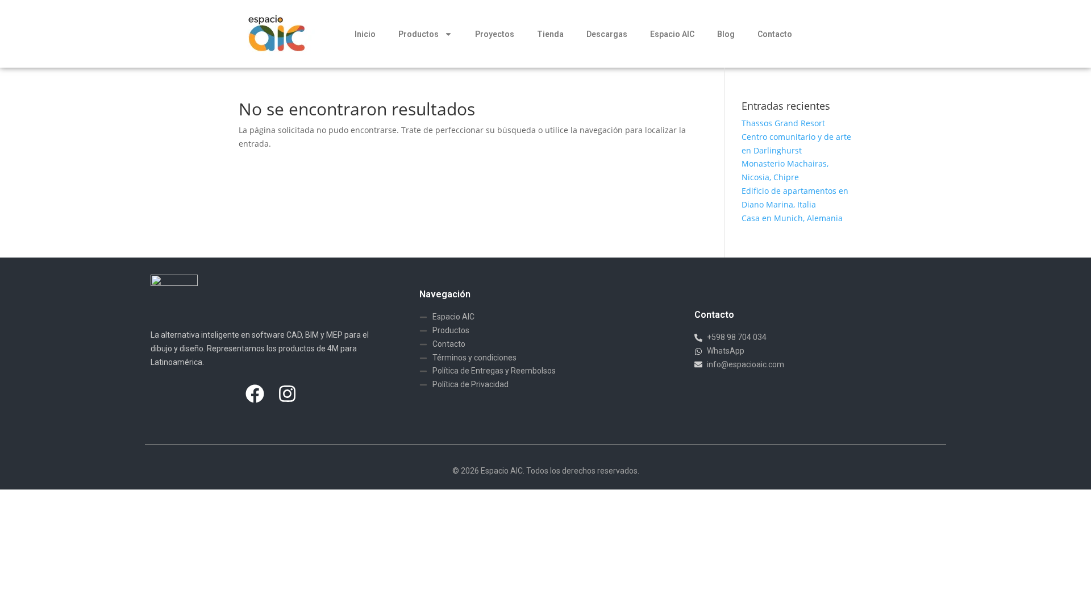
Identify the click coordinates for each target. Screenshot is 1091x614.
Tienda (550, 34)
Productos (418, 34)
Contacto (774, 34)
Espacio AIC (672, 34)
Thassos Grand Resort (783, 123)
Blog (726, 34)
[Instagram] (287, 394)
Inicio (365, 34)
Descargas (606, 34)
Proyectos (494, 34)
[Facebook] (254, 394)
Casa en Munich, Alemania (792, 218)
